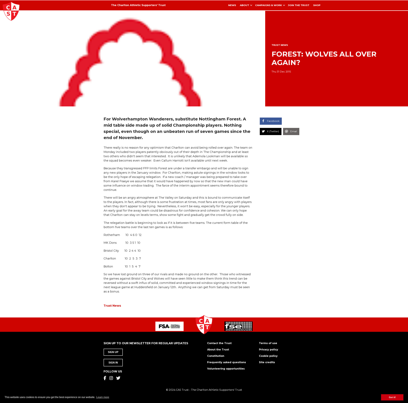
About (244, 5)
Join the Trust (298, 5)
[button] (251, 5)
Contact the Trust (219, 343)
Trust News (280, 45)
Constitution (215, 355)
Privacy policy (268, 349)
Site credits (267, 362)
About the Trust (218, 349)
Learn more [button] (102, 397)
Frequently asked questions (226, 362)
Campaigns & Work (268, 5)
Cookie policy (268, 355)
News (232, 5)
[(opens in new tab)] (169, 326)
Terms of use (268, 343)
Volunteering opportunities (226, 368)
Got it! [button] (392, 397)
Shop (317, 5)
